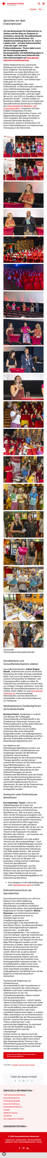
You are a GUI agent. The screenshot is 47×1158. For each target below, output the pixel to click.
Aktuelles (15, 1065)
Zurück (33, 9)
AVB (15, 1142)
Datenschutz (21, 1139)
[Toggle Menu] (43, 3)
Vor (40, 9)
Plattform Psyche (10, 1112)
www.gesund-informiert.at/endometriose (21, 59)
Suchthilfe (7, 1115)
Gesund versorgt (24, 1065)
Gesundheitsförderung (12, 1107)
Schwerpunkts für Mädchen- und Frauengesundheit (20, 107)
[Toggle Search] (39, 3)
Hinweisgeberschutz (27, 1142)
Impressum (10, 1139)
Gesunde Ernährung (11, 1104)
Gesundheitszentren (11, 1098)
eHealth (6, 1110)
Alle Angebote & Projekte (13, 1119)
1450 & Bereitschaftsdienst (14, 1095)
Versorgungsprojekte (11, 1101)
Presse (32, 1065)
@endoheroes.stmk (22, 885)
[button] (4, 1154)
